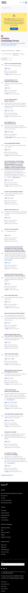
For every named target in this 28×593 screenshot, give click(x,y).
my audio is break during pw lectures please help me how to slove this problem (14, 275)
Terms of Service (5, 584)
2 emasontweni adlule (16, 364)
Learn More (14, 28)
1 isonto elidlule (14, 204)
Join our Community (6, 500)
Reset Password (5, 549)
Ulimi (2, 562)
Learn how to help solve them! (8, 44)
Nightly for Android (6, 537)
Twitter (1, 568)
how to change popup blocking (12, 143)
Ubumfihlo (3, 586)
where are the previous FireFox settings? (14, 313)
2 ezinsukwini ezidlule (16, 116)
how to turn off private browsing (12, 63)
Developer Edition (5, 527)
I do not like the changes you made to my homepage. (11, 453)
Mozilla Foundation (8, 573)
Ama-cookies (4, 588)
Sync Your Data (5, 552)
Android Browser (5, 515)
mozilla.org (4, 581)
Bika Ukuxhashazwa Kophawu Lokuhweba (11, 493)
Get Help (3, 554)
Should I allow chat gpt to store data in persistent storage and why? (13, 335)
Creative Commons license (16, 578)
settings (17, 50)
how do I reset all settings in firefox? (13, 191)
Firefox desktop (5, 513)
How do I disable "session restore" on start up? (10, 100)
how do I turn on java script (11, 229)
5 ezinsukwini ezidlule (17, 155)
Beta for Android (5, 532)
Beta (2, 530)
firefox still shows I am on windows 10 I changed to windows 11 (13, 371)
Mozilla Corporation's (9, 571)
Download (3, 510)
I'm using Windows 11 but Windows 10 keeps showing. (11, 80)
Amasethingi (14, 71)
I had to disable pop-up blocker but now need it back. (11, 390)
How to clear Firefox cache (11, 295)
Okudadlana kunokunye (7, 475)
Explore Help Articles (6, 502)
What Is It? (4, 547)
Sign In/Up (3, 545)
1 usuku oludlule (16, 93)
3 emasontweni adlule (17, 408)
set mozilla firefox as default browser (13, 414)
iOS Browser (4, 517)
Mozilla (4, 485)
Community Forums (6, 7)
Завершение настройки (10, 432)
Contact (3, 591)
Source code (4, 495)
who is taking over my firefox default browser (10, 123)
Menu (23, 2)
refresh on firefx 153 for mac (11, 209)
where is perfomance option (11, 354)
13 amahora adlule (16, 74)
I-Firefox (8, 71)
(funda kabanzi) (16, 177)
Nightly (3, 534)
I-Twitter (3, 498)
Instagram (6, 568)
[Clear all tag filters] (22, 51)
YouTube (3, 568)
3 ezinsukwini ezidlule (21, 137)
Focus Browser (5, 520)
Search (20, 2)
